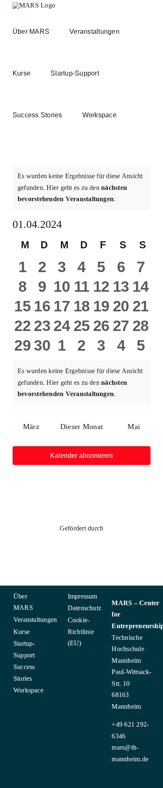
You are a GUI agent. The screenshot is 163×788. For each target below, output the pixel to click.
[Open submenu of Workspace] (35, 688)
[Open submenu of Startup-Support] (35, 642)
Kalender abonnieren (81, 455)
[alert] (81, 187)
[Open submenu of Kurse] (35, 630)
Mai (133, 426)
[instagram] (5, 708)
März (31, 426)
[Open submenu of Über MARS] (35, 595)
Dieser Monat (81, 426)
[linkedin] (19, 708)
